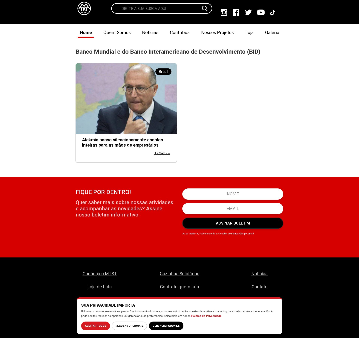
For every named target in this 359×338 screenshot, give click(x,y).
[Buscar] (205, 8)
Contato (259, 286)
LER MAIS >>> (162, 153)
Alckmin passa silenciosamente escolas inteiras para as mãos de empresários (122, 142)
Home (86, 32)
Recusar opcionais (129, 325)
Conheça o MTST (100, 273)
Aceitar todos (95, 325)
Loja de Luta (99, 286)
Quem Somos (117, 32)
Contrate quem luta (179, 286)
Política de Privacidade (206, 316)
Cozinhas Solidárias (179, 273)
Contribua (180, 32)
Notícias (150, 32)
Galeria (272, 32)
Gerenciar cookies (166, 325)
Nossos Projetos (217, 32)
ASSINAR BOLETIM (233, 223)
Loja (249, 32)
